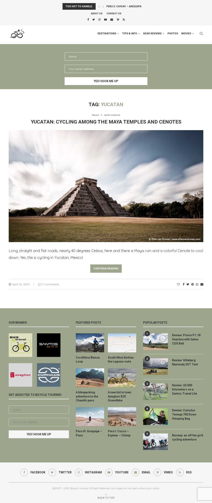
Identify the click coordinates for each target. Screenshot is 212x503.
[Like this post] (178, 284)
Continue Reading (106, 268)
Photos (172, 33)
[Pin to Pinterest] (192, 284)
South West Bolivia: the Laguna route (121, 359)
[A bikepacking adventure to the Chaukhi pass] (90, 377)
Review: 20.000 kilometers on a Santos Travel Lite (184, 389)
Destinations (107, 33)
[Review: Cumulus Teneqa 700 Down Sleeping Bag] (155, 416)
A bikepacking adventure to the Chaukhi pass (87, 396)
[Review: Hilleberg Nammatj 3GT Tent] (155, 366)
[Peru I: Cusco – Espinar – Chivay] (122, 416)
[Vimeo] (118, 19)
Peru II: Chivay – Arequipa (123, 6)
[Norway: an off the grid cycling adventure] (155, 441)
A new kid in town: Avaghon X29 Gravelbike (120, 396)
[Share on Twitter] (188, 284)
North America (112, 115)
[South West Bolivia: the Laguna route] (122, 342)
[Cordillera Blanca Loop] (90, 342)
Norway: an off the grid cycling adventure (187, 437)
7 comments (50, 284)
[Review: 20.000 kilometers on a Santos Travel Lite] (155, 391)
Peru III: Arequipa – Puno (89, 433)
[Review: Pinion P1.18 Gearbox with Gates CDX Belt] (155, 341)
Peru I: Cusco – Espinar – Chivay (119, 433)
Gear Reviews (152, 33)
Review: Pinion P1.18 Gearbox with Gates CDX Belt (186, 339)
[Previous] (99, 6)
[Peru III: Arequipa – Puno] (90, 416)
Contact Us (114, 13)
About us (96, 13)
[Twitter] (93, 19)
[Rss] (124, 19)
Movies (186, 33)
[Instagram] (99, 19)
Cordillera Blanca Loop (88, 359)
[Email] (111, 19)
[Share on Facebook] (183, 284)
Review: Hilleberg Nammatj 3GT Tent (185, 362)
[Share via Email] (201, 284)
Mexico (95, 115)
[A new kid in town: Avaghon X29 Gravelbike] (122, 377)
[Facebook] (88, 19)
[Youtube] (105, 19)
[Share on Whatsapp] (197, 284)
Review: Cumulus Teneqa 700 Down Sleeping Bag (184, 414)
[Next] (103, 6)
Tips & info (129, 33)
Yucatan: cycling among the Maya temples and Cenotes (106, 122)
